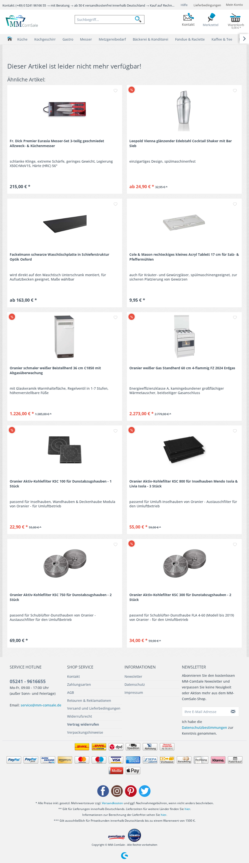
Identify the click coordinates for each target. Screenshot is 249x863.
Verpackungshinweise (85, 732)
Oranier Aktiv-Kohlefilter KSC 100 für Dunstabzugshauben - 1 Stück (61, 483)
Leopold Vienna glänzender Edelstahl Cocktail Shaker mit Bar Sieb (180, 143)
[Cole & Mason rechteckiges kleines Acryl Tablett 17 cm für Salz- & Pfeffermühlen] (184, 223)
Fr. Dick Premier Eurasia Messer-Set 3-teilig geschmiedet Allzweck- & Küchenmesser (57, 143)
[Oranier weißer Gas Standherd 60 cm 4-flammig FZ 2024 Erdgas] (184, 336)
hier (187, 809)
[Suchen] (139, 19)
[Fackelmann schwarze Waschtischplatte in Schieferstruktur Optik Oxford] (65, 223)
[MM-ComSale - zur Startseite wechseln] (22, 21)
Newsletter (133, 676)
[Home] (9, 39)
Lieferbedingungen (207, 5)
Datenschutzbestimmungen (204, 727)
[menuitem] (109, 19)
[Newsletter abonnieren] (233, 711)
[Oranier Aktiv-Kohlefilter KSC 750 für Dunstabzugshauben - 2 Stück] (65, 563)
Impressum (133, 692)
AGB (70, 692)
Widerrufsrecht (79, 716)
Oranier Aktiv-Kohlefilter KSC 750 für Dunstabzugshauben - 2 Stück (61, 597)
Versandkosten (112, 803)
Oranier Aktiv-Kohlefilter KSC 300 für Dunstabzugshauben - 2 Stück (180, 597)
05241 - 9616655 (28, 681)
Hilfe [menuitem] (184, 5)
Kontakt (73, 676)
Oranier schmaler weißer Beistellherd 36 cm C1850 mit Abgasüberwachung (55, 370)
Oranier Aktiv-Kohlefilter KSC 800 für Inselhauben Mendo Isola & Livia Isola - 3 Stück (183, 483)
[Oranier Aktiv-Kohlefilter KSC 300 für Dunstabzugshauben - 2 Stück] (184, 563)
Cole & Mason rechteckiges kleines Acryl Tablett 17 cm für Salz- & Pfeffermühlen (184, 257)
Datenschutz (134, 684)
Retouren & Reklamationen (89, 700)
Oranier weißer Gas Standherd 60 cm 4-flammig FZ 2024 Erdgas (182, 368)
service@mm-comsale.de (41, 705)
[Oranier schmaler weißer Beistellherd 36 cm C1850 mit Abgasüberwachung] (65, 336)
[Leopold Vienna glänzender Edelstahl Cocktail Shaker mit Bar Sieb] (184, 109)
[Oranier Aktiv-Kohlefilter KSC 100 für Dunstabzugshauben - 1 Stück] (65, 450)
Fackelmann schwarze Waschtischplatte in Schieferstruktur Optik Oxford (59, 257)
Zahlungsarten (79, 684)
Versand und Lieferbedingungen (93, 708)
